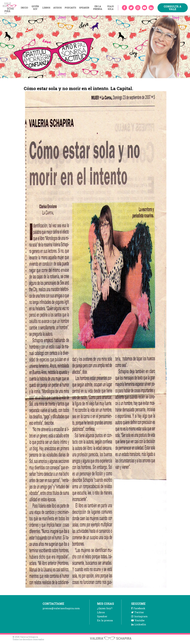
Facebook (139, 608)
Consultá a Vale (172, 8)
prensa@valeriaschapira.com (61, 608)
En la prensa (97, 7)
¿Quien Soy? (104, 608)
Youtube (139, 620)
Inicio (24, 7)
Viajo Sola (110, 7)
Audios (57, 7)
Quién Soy (35, 7)
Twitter (139, 612)
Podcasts (70, 7)
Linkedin (140, 624)
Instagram (141, 616)
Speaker (84, 7)
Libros (46, 7)
